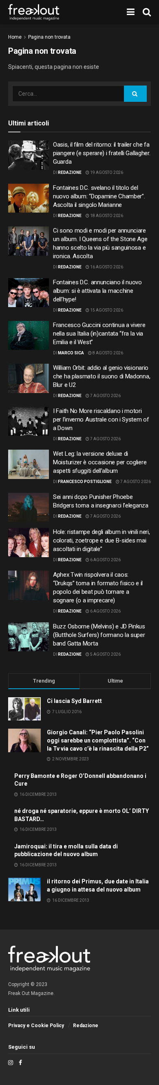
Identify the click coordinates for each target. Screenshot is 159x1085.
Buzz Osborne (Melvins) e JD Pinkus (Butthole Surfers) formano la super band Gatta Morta (99, 635)
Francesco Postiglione (85, 481)
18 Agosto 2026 (106, 215)
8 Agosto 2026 (107, 353)
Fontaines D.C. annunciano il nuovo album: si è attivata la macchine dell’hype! (97, 291)
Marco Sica (71, 353)
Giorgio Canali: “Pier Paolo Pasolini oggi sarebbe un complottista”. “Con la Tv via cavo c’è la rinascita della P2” (98, 740)
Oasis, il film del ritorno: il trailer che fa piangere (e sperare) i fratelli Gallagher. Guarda (101, 153)
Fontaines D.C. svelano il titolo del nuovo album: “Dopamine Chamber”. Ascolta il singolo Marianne (99, 196)
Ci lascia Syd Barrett (74, 701)
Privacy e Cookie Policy (36, 1025)
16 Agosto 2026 (106, 267)
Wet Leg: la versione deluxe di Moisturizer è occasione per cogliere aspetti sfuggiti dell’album (99, 462)
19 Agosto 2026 (106, 172)
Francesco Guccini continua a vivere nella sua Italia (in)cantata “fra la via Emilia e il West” (99, 333)
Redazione (70, 172)
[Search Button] (135, 94)
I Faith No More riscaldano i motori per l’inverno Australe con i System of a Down (101, 419)
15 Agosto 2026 (106, 310)
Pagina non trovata (49, 37)
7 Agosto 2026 (105, 395)
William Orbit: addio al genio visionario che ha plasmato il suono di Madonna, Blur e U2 (101, 376)
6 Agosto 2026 (105, 560)
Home (15, 37)
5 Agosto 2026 (105, 654)
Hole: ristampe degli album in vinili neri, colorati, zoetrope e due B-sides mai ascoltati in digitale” (101, 540)
